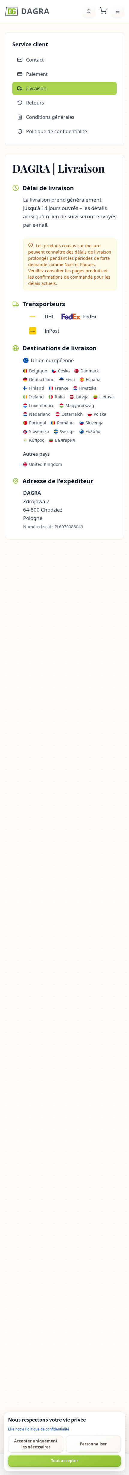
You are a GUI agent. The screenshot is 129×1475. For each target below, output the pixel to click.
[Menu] (117, 11)
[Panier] (103, 11)
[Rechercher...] (88, 11)
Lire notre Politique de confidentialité (39, 1429)
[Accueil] (27, 11)
